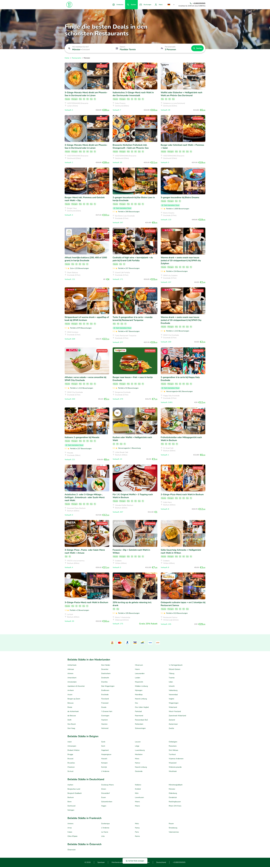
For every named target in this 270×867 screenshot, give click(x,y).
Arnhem (71, 690)
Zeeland (172, 720)
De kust (70, 771)
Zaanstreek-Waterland (177, 715)
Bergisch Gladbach (75, 793)
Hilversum (139, 665)
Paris (137, 832)
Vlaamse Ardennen (176, 758)
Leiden (137, 678)
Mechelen (138, 754)
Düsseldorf (105, 793)
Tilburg (171, 673)
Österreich (72, 850)
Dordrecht (105, 678)
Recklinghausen (175, 801)
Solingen (71, 810)
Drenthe (104, 682)
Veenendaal (173, 694)
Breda (70, 707)
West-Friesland (175, 711)
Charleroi (71, 767)
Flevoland (105, 699)
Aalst (70, 742)
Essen (103, 797)
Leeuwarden (139, 673)
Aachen (70, 785)
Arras (70, 828)
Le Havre (104, 832)
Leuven (138, 742)
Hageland (105, 750)
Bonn (70, 801)
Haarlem (104, 720)
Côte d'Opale (72, 836)
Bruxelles (71, 763)
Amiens (70, 823)
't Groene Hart (106, 711)
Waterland (173, 707)
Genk (103, 742)
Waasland (172, 763)
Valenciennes (174, 832)
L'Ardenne (105, 771)
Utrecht (172, 686)
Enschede (105, 694)
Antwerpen (72, 746)
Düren (103, 789)
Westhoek (173, 771)
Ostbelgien (173, 742)
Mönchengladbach (175, 785)
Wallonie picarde (175, 767)
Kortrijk (104, 767)
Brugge (70, 754)
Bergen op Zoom (74, 699)
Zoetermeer (173, 724)
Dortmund (71, 806)
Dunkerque (105, 823)
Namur (137, 763)
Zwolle (171, 728)
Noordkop (138, 694)
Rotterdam (139, 724)
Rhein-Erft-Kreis (175, 806)
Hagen (103, 806)
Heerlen (104, 724)
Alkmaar (71, 669)
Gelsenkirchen (106, 801)
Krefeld (138, 789)
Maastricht (139, 682)
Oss (136, 703)
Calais (70, 832)
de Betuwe (72, 715)
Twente (172, 678)
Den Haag (71, 728)
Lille (103, 836)
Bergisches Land (74, 789)
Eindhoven (105, 690)
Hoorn (137, 669)
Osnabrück (173, 797)
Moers (137, 801)
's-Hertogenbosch (175, 665)
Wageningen (173, 703)
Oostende (138, 771)
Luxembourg (140, 750)
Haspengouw (106, 754)
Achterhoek (72, 665)
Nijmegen (138, 690)
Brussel (70, 758)
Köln (136, 793)
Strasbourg (173, 828)
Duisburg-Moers (107, 785)
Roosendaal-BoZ (141, 720)
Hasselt (104, 758)
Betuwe (71, 703)
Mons (137, 758)
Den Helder (105, 665)
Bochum (71, 797)
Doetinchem (106, 673)
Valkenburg (173, 690)
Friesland (104, 703)
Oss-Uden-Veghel (142, 707)
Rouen (171, 823)
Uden (171, 682)
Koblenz (138, 785)
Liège (137, 746)
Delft (69, 720)
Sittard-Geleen (174, 669)
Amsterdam (72, 682)
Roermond (139, 715)
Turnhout (172, 754)
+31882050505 (179, 862)
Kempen (104, 763)
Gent (103, 746)
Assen (70, 694)
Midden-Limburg (141, 686)
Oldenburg (173, 793)
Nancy (137, 828)
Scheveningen (140, 728)
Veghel (171, 699)
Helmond (104, 728)
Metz (137, 823)
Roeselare (173, 746)
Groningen (105, 715)
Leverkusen (139, 797)
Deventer (104, 669)
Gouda (103, 707)
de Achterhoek (73, 711)
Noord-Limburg (141, 699)
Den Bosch (72, 724)
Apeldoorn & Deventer (76, 686)
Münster (172, 789)
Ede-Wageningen (107, 686)
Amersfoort (72, 678)
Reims (137, 836)
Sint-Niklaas (173, 750)
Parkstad (138, 711)
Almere (70, 673)
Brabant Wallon (74, 750)
